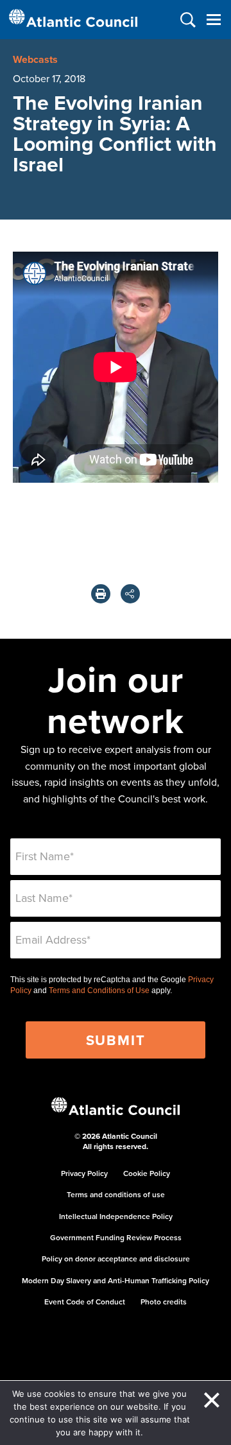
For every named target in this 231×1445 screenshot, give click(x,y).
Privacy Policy (84, 1173)
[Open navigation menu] (213, 19)
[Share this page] (130, 593)
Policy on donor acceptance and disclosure (116, 1258)
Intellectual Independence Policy (116, 1216)
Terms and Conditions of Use (99, 990)
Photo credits (164, 1301)
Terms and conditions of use (116, 1194)
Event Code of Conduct (84, 1301)
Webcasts (35, 59)
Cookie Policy (146, 1173)
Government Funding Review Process (116, 1237)
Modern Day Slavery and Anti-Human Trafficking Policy (115, 1280)
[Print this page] (100, 593)
